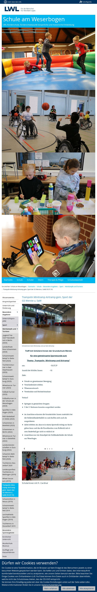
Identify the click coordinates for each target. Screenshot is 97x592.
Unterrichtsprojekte (8, 319)
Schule (20, 280)
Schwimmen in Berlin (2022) (8, 430)
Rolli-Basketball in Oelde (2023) (8, 417)
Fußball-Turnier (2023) (8, 393)
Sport (61, 287)
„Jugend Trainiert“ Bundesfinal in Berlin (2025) (8, 339)
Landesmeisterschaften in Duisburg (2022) (9, 447)
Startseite (8, 280)
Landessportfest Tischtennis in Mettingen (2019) (9, 472)
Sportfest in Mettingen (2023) (9, 411)
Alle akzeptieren (87, 588)
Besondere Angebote (50, 287)
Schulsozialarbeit (75, 280)
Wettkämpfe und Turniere (74, 287)
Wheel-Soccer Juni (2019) (7, 479)
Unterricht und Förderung (8, 306)
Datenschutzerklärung (51, 585)
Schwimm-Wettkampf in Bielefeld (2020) (8, 456)
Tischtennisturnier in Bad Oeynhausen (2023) (8, 368)
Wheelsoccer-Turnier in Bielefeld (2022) (9, 438)
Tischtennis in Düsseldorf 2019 (8, 524)
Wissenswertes (8, 297)
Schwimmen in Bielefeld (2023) (8, 424)
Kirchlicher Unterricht (6, 538)
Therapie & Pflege (55, 280)
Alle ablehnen (68, 588)
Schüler (30, 280)
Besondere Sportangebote (8, 531)
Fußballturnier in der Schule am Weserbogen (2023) (9, 402)
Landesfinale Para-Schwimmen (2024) (9, 349)
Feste (4, 556)
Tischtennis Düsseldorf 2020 (9, 464)
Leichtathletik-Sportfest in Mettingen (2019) (9, 517)
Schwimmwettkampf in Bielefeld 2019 (8, 508)
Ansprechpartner (9, 301)
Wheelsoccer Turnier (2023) (9, 386)
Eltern (40, 280)
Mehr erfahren (50, 588)
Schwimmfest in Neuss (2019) (8, 500)
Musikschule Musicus (7, 544)
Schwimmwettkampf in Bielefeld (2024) (8, 358)
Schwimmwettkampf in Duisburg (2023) (8, 378)
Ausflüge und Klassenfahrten (8, 551)
